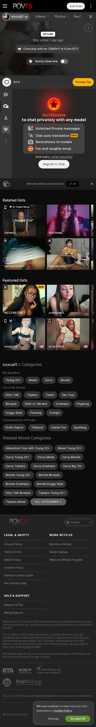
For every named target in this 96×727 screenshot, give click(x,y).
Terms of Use (12, 552)
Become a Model (60, 544)
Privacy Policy (13, 544)
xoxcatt (10, 364)
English (75, 522)
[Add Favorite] (6, 82)
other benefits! (62, 157)
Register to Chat (54, 164)
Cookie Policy (62, 710)
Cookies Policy (14, 567)
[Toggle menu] (5, 6)
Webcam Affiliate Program (66, 559)
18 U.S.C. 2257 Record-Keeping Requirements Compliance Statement (47, 696)
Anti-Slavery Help (15, 583)
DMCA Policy (12, 559)
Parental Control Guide (18, 575)
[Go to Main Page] (29, 6)
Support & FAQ (13, 605)
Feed (77, 17)
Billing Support (13, 612)
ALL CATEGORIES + (48, 501)
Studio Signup (58, 552)
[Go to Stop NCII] (29, 682)
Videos (42, 17)
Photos (61, 17)
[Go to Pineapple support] (7, 682)
